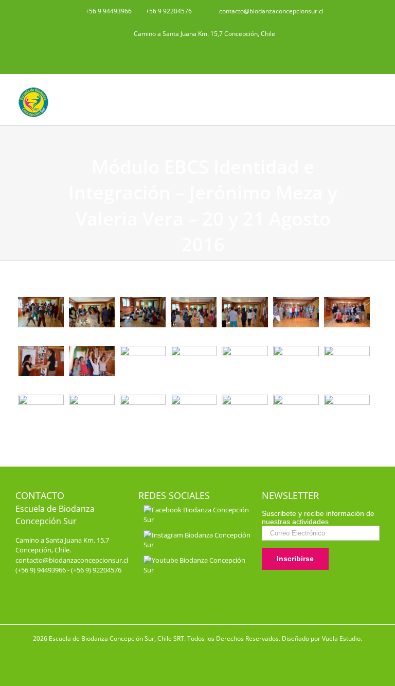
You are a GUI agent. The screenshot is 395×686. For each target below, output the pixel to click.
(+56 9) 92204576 (96, 569)
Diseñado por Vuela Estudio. (322, 638)
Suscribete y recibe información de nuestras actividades (318, 517)
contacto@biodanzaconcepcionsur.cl (71, 560)
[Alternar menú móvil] (375, 89)
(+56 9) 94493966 (40, 569)
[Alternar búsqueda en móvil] (357, 89)
